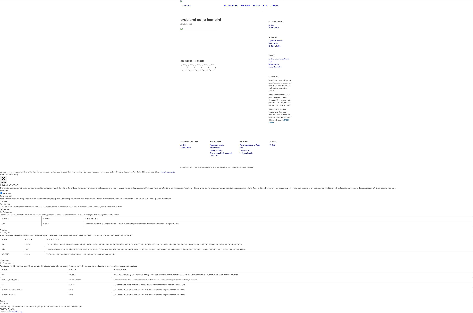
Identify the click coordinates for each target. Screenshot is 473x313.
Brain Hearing (273, 43)
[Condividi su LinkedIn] (205, 67)
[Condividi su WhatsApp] (198, 67)
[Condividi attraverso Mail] (212, 67)
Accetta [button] (151, 172)
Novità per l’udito (216, 150)
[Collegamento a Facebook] (287, 5)
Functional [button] (3, 201)
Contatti (272, 145)
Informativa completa (167, 172)
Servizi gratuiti (274, 64)
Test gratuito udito (275, 67)
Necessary (7, 193)
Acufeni (271, 25)
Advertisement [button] (5, 260)
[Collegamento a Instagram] (291, 5)
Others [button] (2, 301)
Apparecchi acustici (276, 40)
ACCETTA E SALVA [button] (7, 309)
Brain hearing (215, 147)
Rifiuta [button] (156, 172)
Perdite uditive (274, 27)
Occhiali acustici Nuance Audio (221, 153)
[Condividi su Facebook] (184, 67)
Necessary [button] (4, 190)
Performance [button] (4, 209)
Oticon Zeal (214, 155)
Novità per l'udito (274, 46)
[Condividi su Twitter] (191, 67)
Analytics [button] (3, 230)
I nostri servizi (245, 150)
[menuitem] (231, 5)
